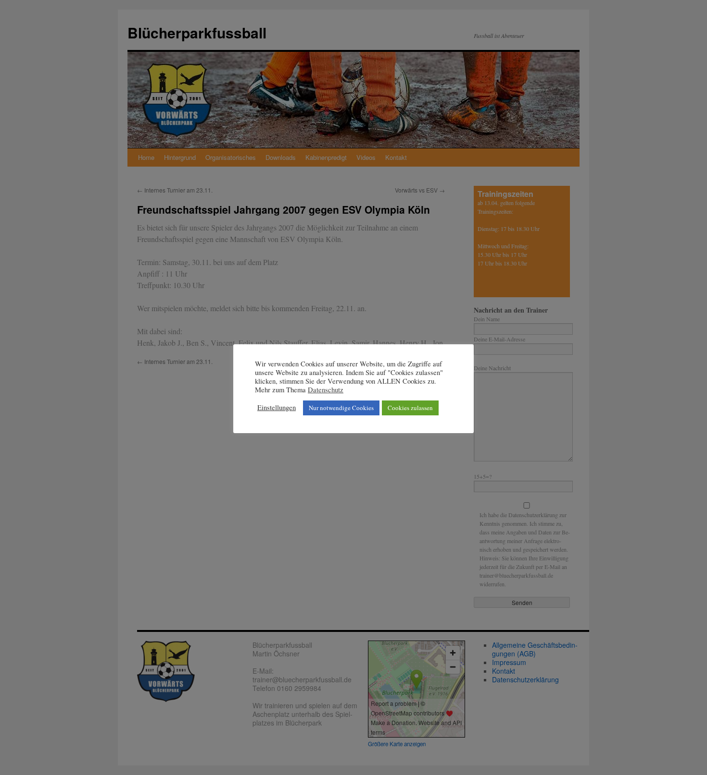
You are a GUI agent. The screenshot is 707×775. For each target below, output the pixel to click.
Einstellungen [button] (276, 407)
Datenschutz (325, 390)
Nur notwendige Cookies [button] (341, 407)
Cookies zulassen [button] (410, 407)
